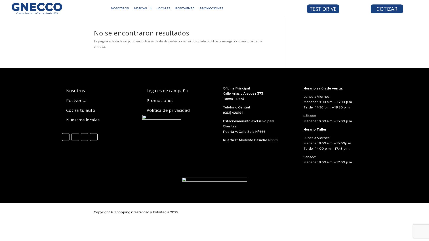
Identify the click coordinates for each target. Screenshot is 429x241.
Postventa (76, 100)
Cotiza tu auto (80, 110)
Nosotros (75, 90)
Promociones (160, 100)
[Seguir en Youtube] (94, 137)
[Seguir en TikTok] (84, 137)
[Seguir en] (254, 8)
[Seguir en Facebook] (65, 137)
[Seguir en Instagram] (75, 137)
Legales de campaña (167, 90)
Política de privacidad (168, 110)
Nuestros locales (83, 120)
